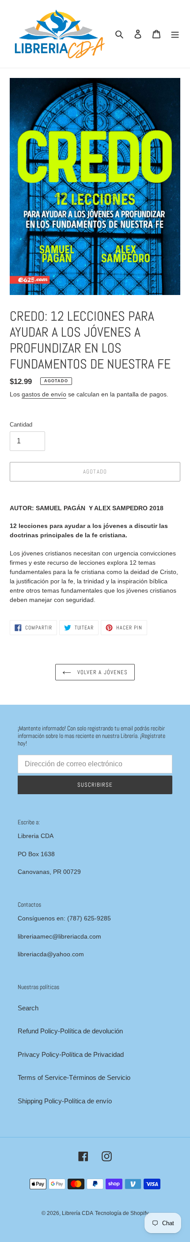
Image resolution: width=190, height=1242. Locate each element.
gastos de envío (44, 394)
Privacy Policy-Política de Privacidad (71, 1054)
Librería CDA (77, 1213)
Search (28, 1008)
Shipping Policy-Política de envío (65, 1101)
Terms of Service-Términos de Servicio (74, 1077)
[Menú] (175, 33)
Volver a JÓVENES (102, 672)
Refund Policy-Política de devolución (70, 1031)
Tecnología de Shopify (121, 1213)
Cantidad (21, 424)
